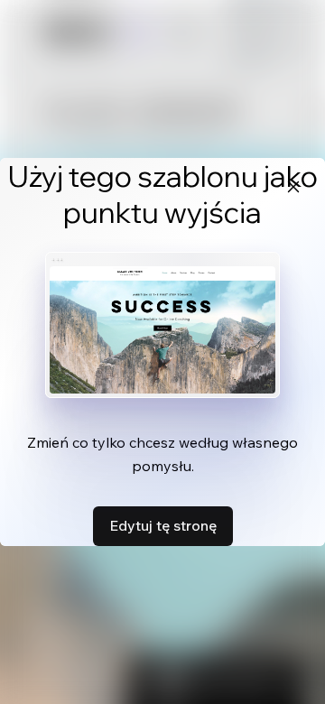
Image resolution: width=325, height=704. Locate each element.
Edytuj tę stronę (163, 525)
